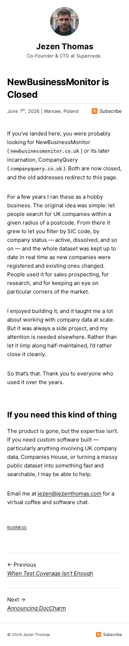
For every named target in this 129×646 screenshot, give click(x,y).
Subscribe (111, 111)
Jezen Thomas (64, 46)
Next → (36, 604)
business (17, 526)
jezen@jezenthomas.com (69, 493)
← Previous (50, 569)
